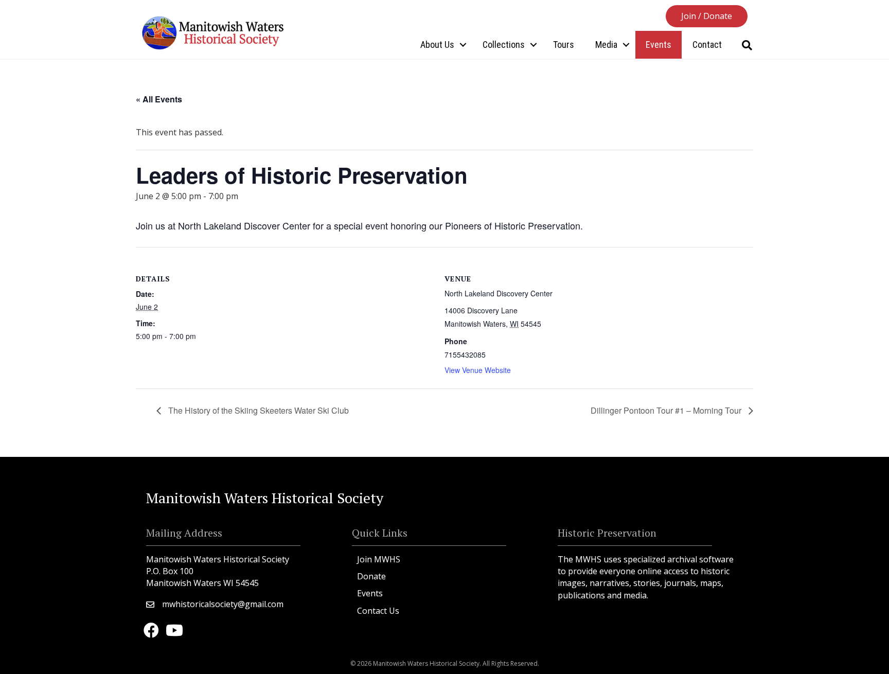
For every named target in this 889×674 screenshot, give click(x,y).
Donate (371, 576)
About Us (437, 44)
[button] (706, 16)
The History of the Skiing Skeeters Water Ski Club (257, 410)
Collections (504, 44)
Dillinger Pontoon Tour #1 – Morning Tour (667, 410)
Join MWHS (378, 559)
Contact (707, 44)
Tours (563, 44)
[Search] (746, 45)
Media (606, 44)
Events (658, 44)
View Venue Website (477, 370)
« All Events (159, 99)
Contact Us (378, 610)
